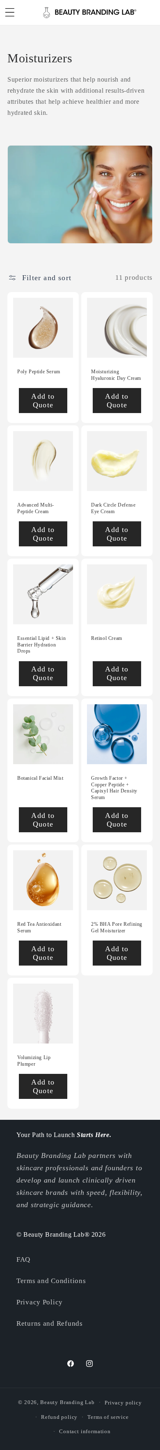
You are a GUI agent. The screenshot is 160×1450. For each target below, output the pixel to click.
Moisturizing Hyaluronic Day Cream (116, 375)
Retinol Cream (106, 638)
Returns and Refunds (49, 1323)
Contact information (85, 1431)
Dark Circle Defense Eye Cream (113, 508)
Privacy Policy (39, 1302)
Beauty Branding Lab (67, 1402)
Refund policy (59, 1417)
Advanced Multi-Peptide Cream (35, 508)
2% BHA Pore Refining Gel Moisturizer (116, 927)
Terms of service (107, 1417)
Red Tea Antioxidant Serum (39, 927)
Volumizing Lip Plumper (33, 1061)
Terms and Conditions (51, 1281)
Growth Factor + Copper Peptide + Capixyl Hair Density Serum (114, 787)
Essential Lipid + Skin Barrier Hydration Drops (41, 644)
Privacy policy (123, 1403)
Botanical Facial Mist (40, 778)
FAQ (23, 1259)
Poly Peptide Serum (38, 371)
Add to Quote (43, 400)
